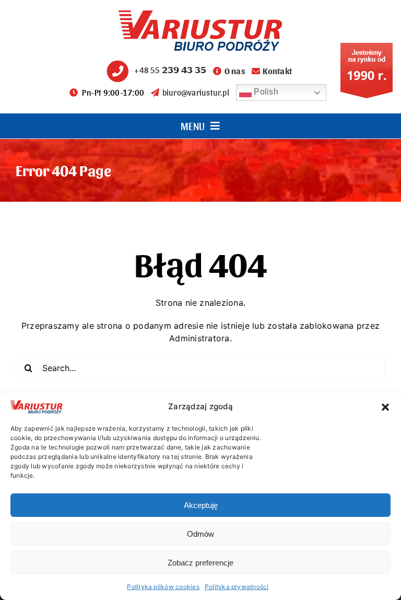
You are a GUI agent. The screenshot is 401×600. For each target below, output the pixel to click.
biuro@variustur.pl (195, 92)
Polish (265, 91)
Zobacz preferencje (200, 562)
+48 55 (170, 70)
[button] (385, 407)
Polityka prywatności (237, 587)
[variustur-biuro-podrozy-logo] (200, 14)
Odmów (200, 533)
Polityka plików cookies (163, 587)
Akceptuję (201, 505)
